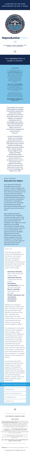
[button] (15, 51)
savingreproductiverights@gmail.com (18, 447)
